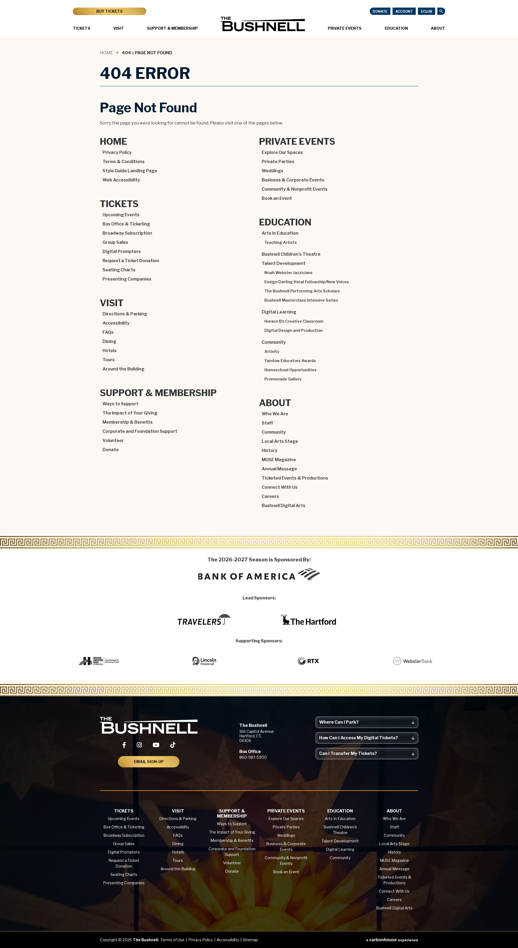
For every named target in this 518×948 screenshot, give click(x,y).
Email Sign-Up (149, 761)
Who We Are (275, 413)
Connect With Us (280, 487)
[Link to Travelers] (204, 619)
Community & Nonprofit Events (295, 189)
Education (396, 28)
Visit (118, 28)
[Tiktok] (172, 745)
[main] (259, 293)
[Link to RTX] (309, 661)
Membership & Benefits (128, 422)
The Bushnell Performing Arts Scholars (302, 291)
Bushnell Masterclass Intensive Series (301, 300)
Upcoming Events (121, 214)
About (438, 28)
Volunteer (113, 440)
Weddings (272, 170)
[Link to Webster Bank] (413, 661)
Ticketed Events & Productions (295, 478)
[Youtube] (156, 745)
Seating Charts (119, 269)
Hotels (110, 350)
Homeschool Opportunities (290, 370)
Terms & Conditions (124, 161)
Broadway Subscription (127, 233)
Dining (109, 341)
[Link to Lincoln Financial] (204, 661)
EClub (426, 11)
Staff (267, 423)
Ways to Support (120, 403)
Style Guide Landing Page (130, 170)
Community (274, 342)
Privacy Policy (117, 152)
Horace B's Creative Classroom (293, 321)
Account (404, 11)
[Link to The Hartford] (308, 619)
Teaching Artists (280, 242)
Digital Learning (279, 312)
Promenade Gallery (283, 379)
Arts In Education (280, 233)
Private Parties (278, 161)
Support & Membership (172, 28)
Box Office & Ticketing (126, 224)
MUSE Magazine (279, 459)
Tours (109, 359)
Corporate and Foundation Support (140, 431)
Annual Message (279, 468)
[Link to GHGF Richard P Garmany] (99, 661)
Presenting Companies (127, 279)
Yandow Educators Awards (290, 361)
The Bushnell (263, 24)
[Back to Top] (508, 930)
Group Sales (115, 242)
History (269, 450)
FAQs (108, 332)
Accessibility (116, 323)
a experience (392, 939)
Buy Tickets (109, 11)
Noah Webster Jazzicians (288, 273)
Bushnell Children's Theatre (291, 254)
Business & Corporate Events (293, 180)
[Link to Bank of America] (259, 574)
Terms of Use (173, 939)
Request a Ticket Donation (131, 260)
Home (106, 52)
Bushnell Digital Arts (283, 505)
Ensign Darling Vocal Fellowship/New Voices (306, 282)
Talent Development (283, 263)
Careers (270, 496)
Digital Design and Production (293, 330)
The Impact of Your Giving (130, 413)
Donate (380, 11)
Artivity (271, 351)
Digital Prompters (122, 251)
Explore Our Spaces (282, 152)
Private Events (345, 28)
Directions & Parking (125, 313)
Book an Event (277, 198)
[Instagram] (139, 745)
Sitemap (250, 939)
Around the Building (123, 369)
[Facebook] (124, 745)
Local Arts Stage (280, 441)
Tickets (81, 28)
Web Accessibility (121, 180)
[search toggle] (441, 11)
